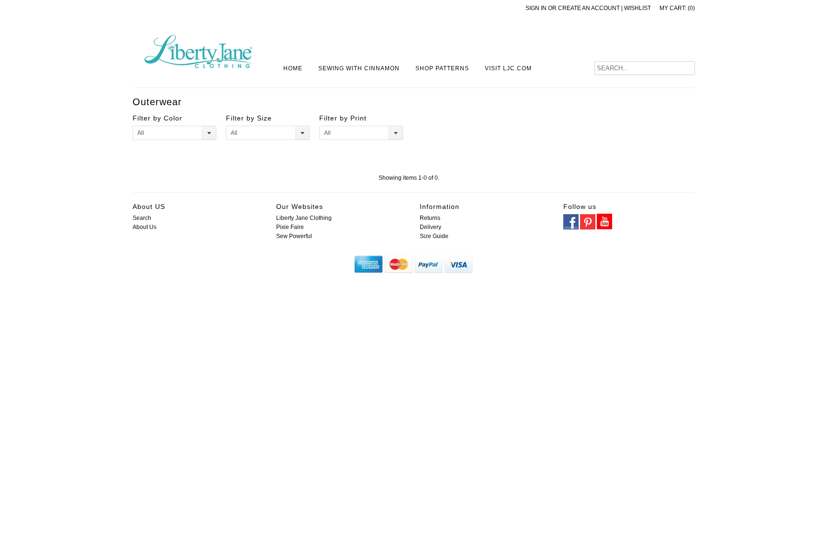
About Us (144, 227)
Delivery (430, 227)
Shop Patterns (442, 68)
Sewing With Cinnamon (359, 68)
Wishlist (637, 8)
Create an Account (589, 8)
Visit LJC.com (508, 68)
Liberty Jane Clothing (304, 218)
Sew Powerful (294, 236)
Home (292, 68)
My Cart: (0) (677, 8)
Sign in (536, 8)
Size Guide (434, 236)
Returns (430, 218)
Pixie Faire (290, 227)
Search (142, 218)
